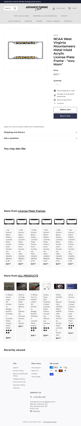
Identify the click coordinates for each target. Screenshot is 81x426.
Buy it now (65, 116)
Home (56, 35)
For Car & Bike (21, 16)
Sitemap (16, 388)
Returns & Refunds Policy (20, 375)
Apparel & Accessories (45, 16)
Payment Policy (19, 385)
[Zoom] (25, 50)
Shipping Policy (19, 379)
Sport (64, 16)
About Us (35, 371)
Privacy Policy (18, 371)
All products (36, 368)
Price (56, 70)
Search (15, 368)
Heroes (28, 21)
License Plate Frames (31, 210)
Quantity (57, 81)
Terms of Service (19, 382)
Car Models (14, 21)
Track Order (35, 377)
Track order (53, 21)
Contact (68, 21)
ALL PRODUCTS (28, 275)
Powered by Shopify (50, 422)
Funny (39, 21)
